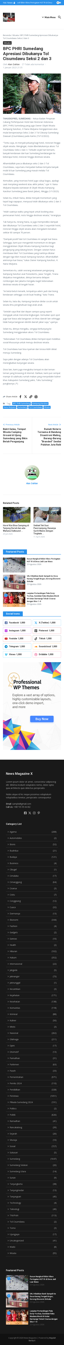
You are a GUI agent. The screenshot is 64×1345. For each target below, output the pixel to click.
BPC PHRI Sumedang (21, 403)
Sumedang (22, 407)
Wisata (16, 35)
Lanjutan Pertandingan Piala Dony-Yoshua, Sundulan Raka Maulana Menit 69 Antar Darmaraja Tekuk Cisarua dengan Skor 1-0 (43, 1316)
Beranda (7, 35)
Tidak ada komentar (34, 64)
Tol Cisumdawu (35, 407)
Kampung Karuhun (40, 403)
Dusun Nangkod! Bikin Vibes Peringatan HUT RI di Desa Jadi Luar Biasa (43, 1279)
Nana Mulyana (10, 407)
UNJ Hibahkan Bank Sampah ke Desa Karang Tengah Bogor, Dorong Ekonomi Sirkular (43, 579)
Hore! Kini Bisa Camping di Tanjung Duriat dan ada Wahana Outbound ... (16, 528)
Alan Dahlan (14, 64)
